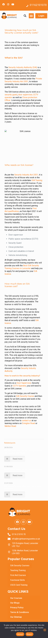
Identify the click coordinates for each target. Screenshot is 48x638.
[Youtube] (12, 4)
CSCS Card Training (18, 585)
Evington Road (28, 423)
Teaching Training (18, 570)
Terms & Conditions (19, 612)
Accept (20, 634)
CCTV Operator (19, 386)
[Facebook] (3, 4)
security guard (11, 94)
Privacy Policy (16, 607)
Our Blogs (15, 603)
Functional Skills (17, 580)
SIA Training (36, 180)
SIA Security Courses (19, 565)
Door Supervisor (24, 383)
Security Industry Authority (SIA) (22, 67)
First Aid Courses (18, 575)
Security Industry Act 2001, (26, 174)
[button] (25, 16)
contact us (26, 420)
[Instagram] (8, 4)
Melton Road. (11, 426)
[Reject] (45, 630)
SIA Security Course (25, 396)
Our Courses (16, 598)
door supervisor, (25, 94)
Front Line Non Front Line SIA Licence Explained (23, 469)
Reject (29, 634)
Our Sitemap (16, 617)
